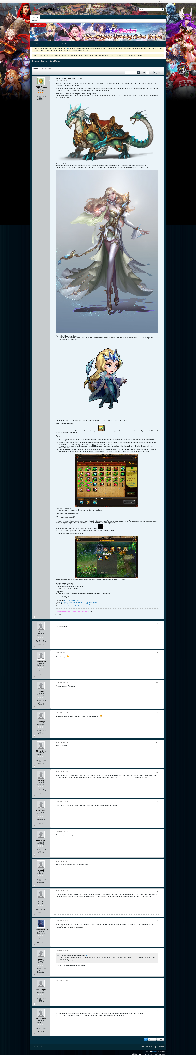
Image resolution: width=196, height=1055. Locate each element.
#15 (157, 1010)
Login (161, 1)
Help (142, 1047)
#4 (157, 683)
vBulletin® (154, 1051)
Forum (39, 43)
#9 (157, 831)
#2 (157, 623)
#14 (157, 980)
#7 (157, 772)
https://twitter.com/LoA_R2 (70, 606)
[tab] (35, 68)
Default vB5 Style (39, 1047)
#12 (157, 921)
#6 (157, 742)
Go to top (160, 1047)
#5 (157, 712)
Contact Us (150, 1047)
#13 (157, 950)
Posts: (39, 100)
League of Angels (58, 43)
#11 (157, 891)
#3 (157, 653)
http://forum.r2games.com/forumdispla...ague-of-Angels (79, 602)
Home (34, 43)
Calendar (35, 21)
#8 (157, 802)
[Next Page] (154, 72)
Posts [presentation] (35, 68)
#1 (157, 78)
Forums (35, 17)
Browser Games (47, 43)
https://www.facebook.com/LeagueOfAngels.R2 (78, 604)
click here (125, 55)
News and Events (70, 43)
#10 (157, 861)
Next (160, 1039)
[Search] (162, 9)
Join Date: (39, 96)
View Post (86, 955)
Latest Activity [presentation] (45, 68)
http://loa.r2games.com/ (72, 600)
